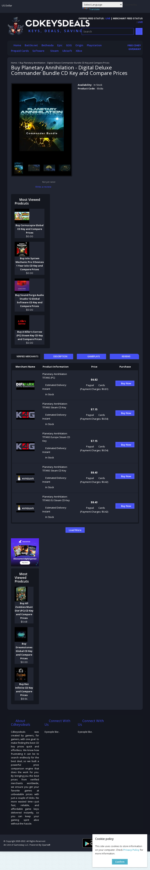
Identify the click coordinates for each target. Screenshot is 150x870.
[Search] (139, 31)
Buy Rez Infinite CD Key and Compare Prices (24, 689)
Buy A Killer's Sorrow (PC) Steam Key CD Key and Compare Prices (29, 335)
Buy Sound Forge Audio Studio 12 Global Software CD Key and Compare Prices (29, 300)
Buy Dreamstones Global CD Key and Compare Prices (24, 651)
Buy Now (126, 383)
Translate (94, 9)
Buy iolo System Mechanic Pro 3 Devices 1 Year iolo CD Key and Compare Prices (30, 264)
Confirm (119, 861)
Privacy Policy (131, 849)
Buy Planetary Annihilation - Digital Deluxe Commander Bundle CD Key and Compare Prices (64, 62)
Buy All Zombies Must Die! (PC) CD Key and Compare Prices (24, 611)
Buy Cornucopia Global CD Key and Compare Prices (30, 229)
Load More (75, 530)
